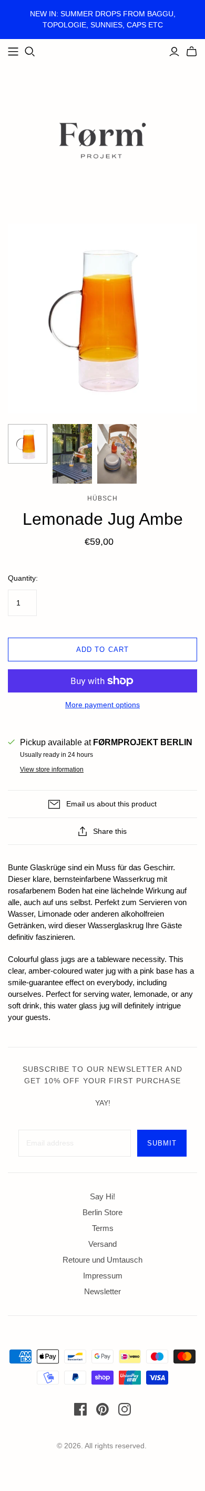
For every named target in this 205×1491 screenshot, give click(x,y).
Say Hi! (102, 1196)
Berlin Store (102, 1212)
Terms (103, 1228)
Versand (102, 1243)
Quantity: (23, 578)
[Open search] (30, 51)
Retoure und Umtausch (102, 1259)
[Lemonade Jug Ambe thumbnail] (27, 444)
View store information (52, 769)
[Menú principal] (13, 51)
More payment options (102, 704)
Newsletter (102, 1291)
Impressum (102, 1275)
